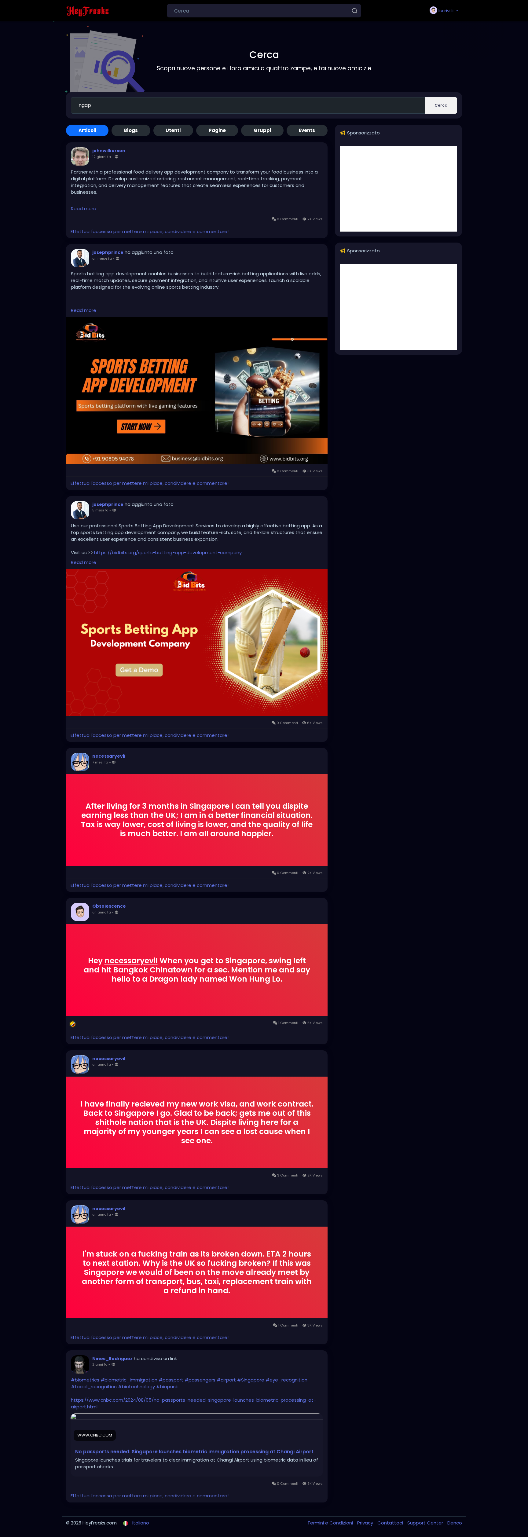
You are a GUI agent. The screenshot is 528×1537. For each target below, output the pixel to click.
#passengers (200, 1380)
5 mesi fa (100, 510)
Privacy (365, 1523)
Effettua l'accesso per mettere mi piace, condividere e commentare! (150, 231)
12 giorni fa (101, 156)
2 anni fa (100, 1364)
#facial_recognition (94, 1386)
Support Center (425, 1523)
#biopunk (167, 1386)
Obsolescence (109, 906)
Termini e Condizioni (330, 1523)
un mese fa (102, 258)
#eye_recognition (286, 1380)
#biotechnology (136, 1386)
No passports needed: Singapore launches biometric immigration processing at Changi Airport (194, 1451)
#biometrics (85, 1380)
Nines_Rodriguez (112, 1359)
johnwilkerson (108, 151)
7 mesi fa (100, 762)
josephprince (107, 252)
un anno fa (101, 912)
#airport (226, 1380)
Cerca (441, 105)
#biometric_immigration (129, 1380)
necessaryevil (108, 756)
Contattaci (390, 1523)
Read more (83, 208)
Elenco (454, 1523)
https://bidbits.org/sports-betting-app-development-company (168, 552)
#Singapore (250, 1380)
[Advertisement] (398, 189)
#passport (171, 1380)
